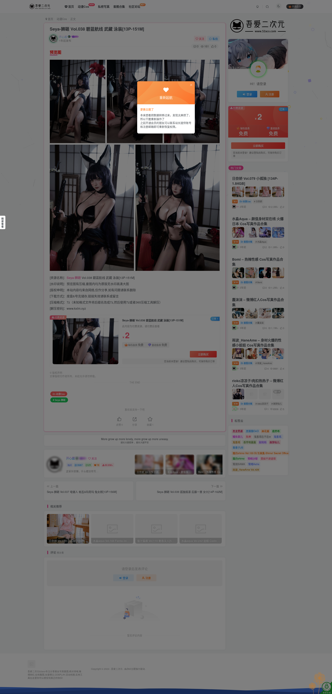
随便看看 (2, 222)
